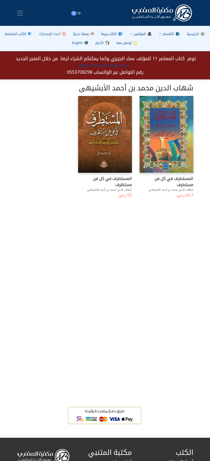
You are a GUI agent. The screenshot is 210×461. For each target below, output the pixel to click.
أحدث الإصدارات (50, 33)
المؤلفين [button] (140, 33)
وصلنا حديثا (81, 33)
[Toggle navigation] (20, 13)
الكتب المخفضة (16, 33)
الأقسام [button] (168, 33)
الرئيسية (193, 33)
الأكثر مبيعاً (109, 33)
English (77, 42)
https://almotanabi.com (103, 65)
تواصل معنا (124, 42)
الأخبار (99, 42)
